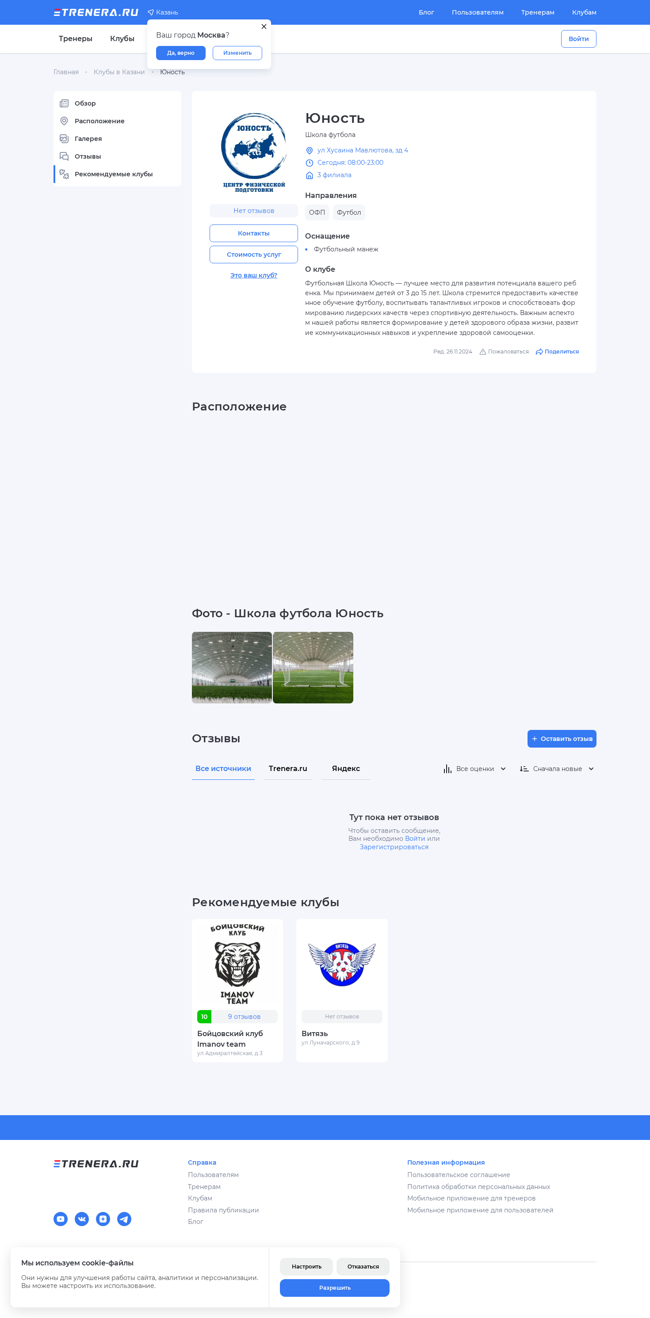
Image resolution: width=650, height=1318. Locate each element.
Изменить (237, 52)
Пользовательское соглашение (458, 1175)
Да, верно (181, 52)
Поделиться (562, 351)
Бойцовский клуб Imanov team (230, 1038)
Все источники (223, 768)
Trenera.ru (288, 768)
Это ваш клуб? (253, 275)
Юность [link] (172, 72)
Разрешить (335, 1287)
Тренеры (75, 38)
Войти (579, 39)
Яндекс (346, 768)
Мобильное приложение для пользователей (480, 1210)
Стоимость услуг (254, 254)
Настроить (306, 1266)
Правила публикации (223, 1210)
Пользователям (478, 12)
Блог (426, 12)
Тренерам (537, 12)
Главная (66, 72)
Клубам (584, 12)
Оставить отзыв (567, 739)
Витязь (315, 1033)
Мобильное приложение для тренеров (471, 1198)
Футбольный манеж (346, 249)
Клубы (122, 38)
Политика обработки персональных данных (478, 1187)
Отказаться (363, 1266)
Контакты (254, 233)
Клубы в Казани (119, 72)
